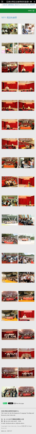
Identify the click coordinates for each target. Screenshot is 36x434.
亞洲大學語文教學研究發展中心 (19, 2)
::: (1, 4)
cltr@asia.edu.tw (10, 423)
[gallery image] (10, 29)
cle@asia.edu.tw (19, 423)
